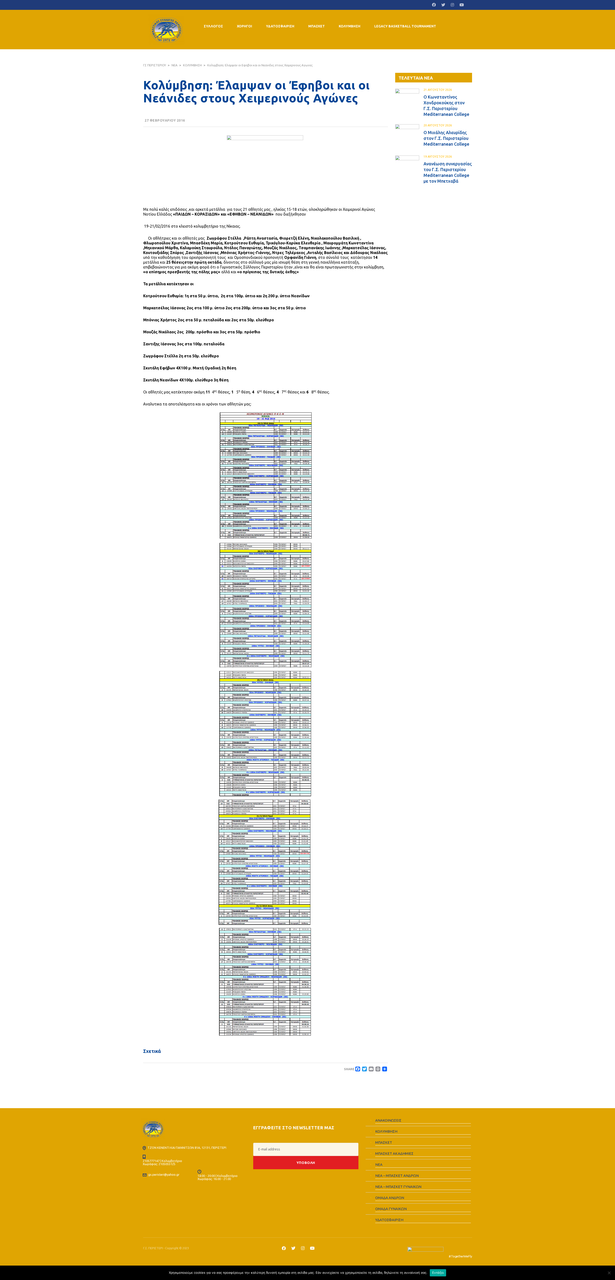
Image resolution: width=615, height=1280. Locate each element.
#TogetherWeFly (460, 1256)
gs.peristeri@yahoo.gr (163, 1174)
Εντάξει (438, 1272)
